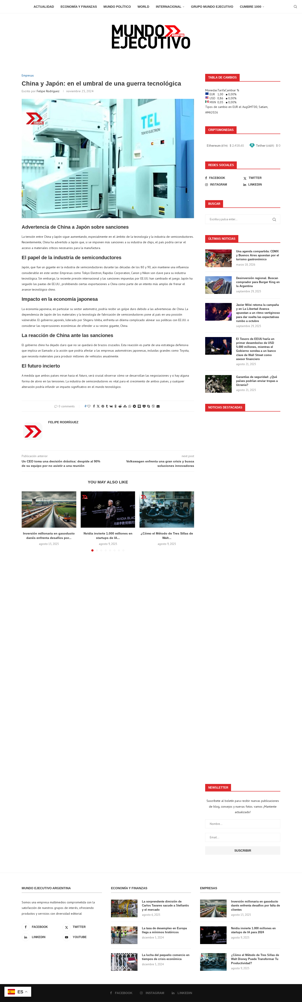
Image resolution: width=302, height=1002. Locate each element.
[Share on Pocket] (144, 406)
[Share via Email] (158, 406)
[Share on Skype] (148, 406)
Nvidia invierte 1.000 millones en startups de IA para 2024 (253, 930)
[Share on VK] (111, 406)
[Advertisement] (242, 595)
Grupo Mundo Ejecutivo (212, 6)
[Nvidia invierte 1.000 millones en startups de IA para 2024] (108, 509)
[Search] (295, 6)
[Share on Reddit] (120, 406)
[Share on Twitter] (98, 406)
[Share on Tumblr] (107, 406)
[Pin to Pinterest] (102, 406)
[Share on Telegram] (134, 406)
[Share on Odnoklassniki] (116, 406)
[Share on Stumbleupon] (125, 406)
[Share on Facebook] (94, 406)
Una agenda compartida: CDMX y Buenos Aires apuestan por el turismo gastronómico (257, 255)
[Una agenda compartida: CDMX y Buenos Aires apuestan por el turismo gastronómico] (218, 258)
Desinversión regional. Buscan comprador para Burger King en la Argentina (258, 282)
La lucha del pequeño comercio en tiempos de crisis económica (165, 957)
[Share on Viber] (153, 406)
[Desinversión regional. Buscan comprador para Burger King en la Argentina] (218, 285)
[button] (27, 521)
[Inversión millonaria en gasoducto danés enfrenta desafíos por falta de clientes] (49, 509)
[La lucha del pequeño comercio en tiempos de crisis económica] (124, 962)
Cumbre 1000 (250, 6)
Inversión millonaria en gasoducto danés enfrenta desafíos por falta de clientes (255, 905)
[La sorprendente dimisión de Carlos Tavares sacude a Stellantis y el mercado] (124, 908)
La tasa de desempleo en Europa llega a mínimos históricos (164, 930)
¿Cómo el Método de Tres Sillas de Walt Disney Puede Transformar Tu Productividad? (255, 959)
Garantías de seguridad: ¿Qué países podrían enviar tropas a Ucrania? (257, 381)
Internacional (169, 6)
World (143, 6)
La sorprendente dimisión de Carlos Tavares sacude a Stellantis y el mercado (165, 905)
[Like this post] (88, 406)
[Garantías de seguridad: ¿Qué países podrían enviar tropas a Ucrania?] (218, 384)
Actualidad (44, 6)
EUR (235, 107)
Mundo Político (117, 6)
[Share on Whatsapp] (129, 406)
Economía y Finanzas (79, 6)
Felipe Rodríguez (48, 91)
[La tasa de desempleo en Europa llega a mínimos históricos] (124, 935)
